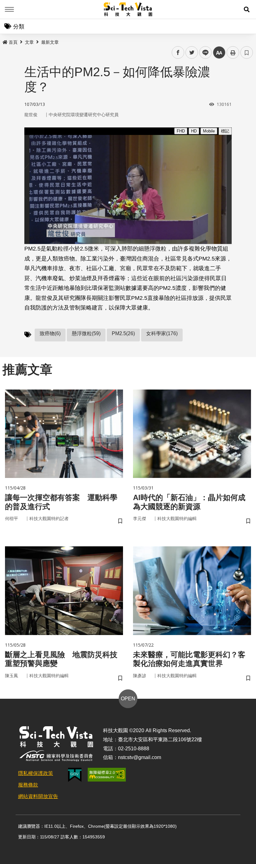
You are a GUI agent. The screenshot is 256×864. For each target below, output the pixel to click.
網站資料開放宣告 (38, 796)
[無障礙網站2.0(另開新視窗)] (107, 775)
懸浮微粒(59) (86, 333)
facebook (178, 52)
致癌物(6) (50, 333)
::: (4, 40)
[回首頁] (128, 9)
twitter (192, 52)
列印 (233, 52)
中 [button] (219, 52)
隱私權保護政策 (35, 773)
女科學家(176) (162, 333)
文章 (29, 42)
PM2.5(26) (123, 333)
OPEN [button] (128, 698)
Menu (9, 9)
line (203, 52)
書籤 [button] (246, 52)
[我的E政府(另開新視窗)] (74, 775)
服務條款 (28, 784)
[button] (246, 9)
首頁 (13, 42)
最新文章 (50, 42)
